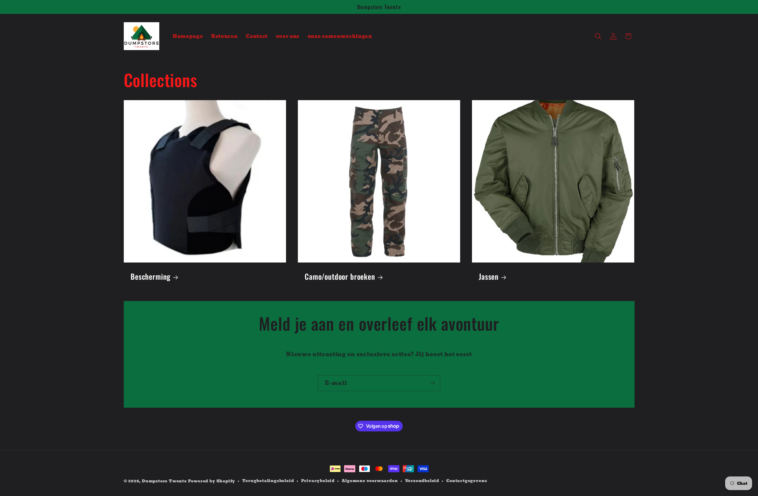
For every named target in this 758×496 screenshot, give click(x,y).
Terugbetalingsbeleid (268, 481)
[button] (598, 36)
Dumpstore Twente (164, 481)
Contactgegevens (466, 481)
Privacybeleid (318, 481)
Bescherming (151, 276)
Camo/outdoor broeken (340, 276)
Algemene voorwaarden (370, 481)
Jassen (489, 276)
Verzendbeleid (422, 481)
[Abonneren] (432, 383)
